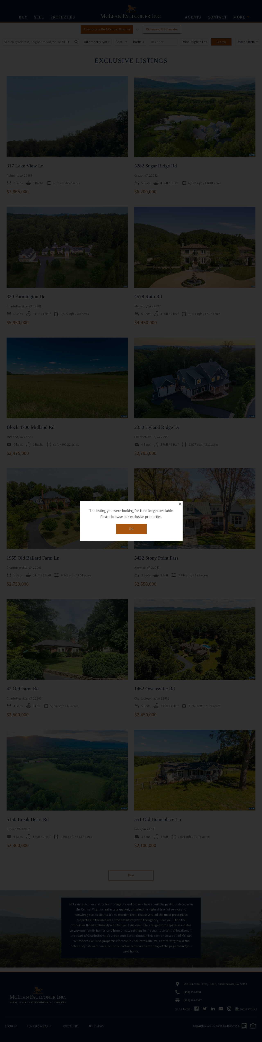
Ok (131, 529)
